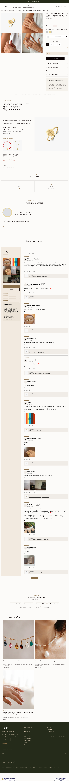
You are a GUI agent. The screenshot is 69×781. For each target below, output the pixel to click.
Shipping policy (32, 768)
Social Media (49, 733)
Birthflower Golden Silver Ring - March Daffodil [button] (39, 497)
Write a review (11, 286)
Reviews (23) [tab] (35, 249)
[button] (14, 5)
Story (16, 94)
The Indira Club (27, 731)
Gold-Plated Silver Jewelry (26, 607)
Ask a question (11, 289)
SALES (37, 607)
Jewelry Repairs (27, 740)
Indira (6, 768)
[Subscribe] (66, 753)
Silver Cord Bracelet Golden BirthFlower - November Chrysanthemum (7, 155)
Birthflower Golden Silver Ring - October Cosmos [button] (39, 373)
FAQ (25, 729)
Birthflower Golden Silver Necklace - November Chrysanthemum (17, 155)
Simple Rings (18, 10)
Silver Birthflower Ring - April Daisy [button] (36, 352)
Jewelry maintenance (28, 733)
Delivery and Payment (28, 736)
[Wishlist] (56, 6)
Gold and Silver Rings (9, 10)
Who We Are (49, 729)
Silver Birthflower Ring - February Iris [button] (37, 394)
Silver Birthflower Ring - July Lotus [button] (36, 297)
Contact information (46, 768)
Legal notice (38, 768)
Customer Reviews (49, 94)
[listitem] (7, 262)
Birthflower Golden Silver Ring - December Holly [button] (39, 463)
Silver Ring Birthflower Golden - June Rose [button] (38, 276)
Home (2, 10)
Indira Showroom (50, 731)
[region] (34, 219)
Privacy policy (17, 768)
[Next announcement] (65, 1)
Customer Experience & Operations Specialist (56, 736)
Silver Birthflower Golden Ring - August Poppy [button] (39, 539)
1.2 (17, 188)
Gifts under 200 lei (40, 603)
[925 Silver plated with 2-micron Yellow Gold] (50, 32)
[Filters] (25, 253)
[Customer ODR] (60, 779)
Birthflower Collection (15, 603)
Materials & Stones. (34, 94)
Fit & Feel (23, 94)
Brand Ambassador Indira (52, 734)
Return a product (27, 734)
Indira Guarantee (27, 738)
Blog (25, 744)
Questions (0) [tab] (57, 249)
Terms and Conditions (28, 746)
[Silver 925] (47, 32)
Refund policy (11, 768)
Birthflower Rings (28, 603)
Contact (25, 742)
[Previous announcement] (3, 1)
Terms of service (25, 768)
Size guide (66, 47)
